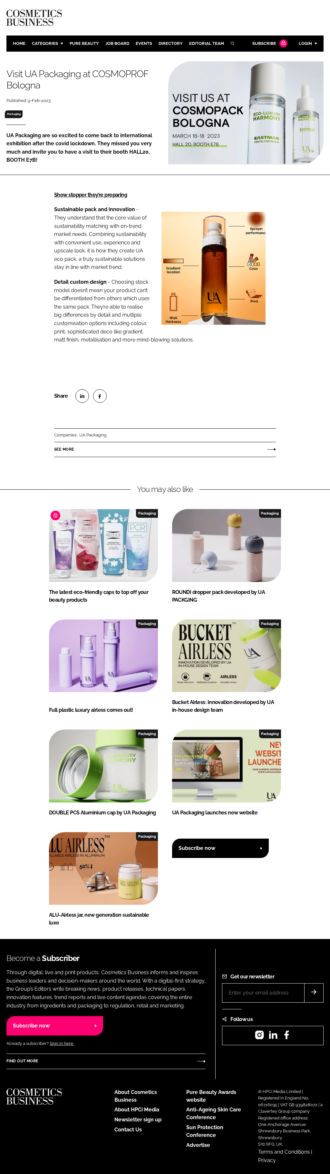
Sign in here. (62, 1043)
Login (305, 43)
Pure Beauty (84, 43)
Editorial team (206, 43)
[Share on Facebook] (100, 396)
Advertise (198, 1145)
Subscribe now (197, 848)
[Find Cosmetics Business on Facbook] (286, 1037)
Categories (45, 43)
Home (19, 43)
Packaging (14, 114)
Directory (171, 43)
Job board (117, 43)
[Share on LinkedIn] (82, 396)
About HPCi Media (136, 1110)
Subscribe (264, 43)
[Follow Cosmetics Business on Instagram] (259, 1037)
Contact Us (128, 1130)
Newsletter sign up (137, 1120)
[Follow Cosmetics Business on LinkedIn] (273, 1037)
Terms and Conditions (284, 1152)
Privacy (267, 1160)
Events (144, 43)
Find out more (22, 1061)
